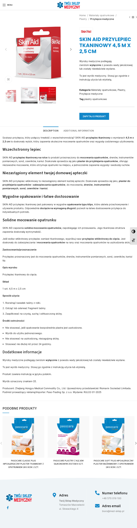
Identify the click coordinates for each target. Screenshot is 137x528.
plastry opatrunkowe (95, 99)
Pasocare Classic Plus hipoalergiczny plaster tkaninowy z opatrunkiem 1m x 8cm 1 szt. (23, 464)
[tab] (50, 130)
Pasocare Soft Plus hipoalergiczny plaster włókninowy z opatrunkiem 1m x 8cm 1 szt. (113, 464)
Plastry (83, 19)
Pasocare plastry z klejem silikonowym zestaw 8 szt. (68, 462)
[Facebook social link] (8, 507)
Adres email (111, 506)
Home (82, 15)
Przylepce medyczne (102, 19)
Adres (63, 495)
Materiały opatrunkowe (102, 15)
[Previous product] (129, 17)
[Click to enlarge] (8, 79)
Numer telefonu (114, 493)
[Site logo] (68, 4)
